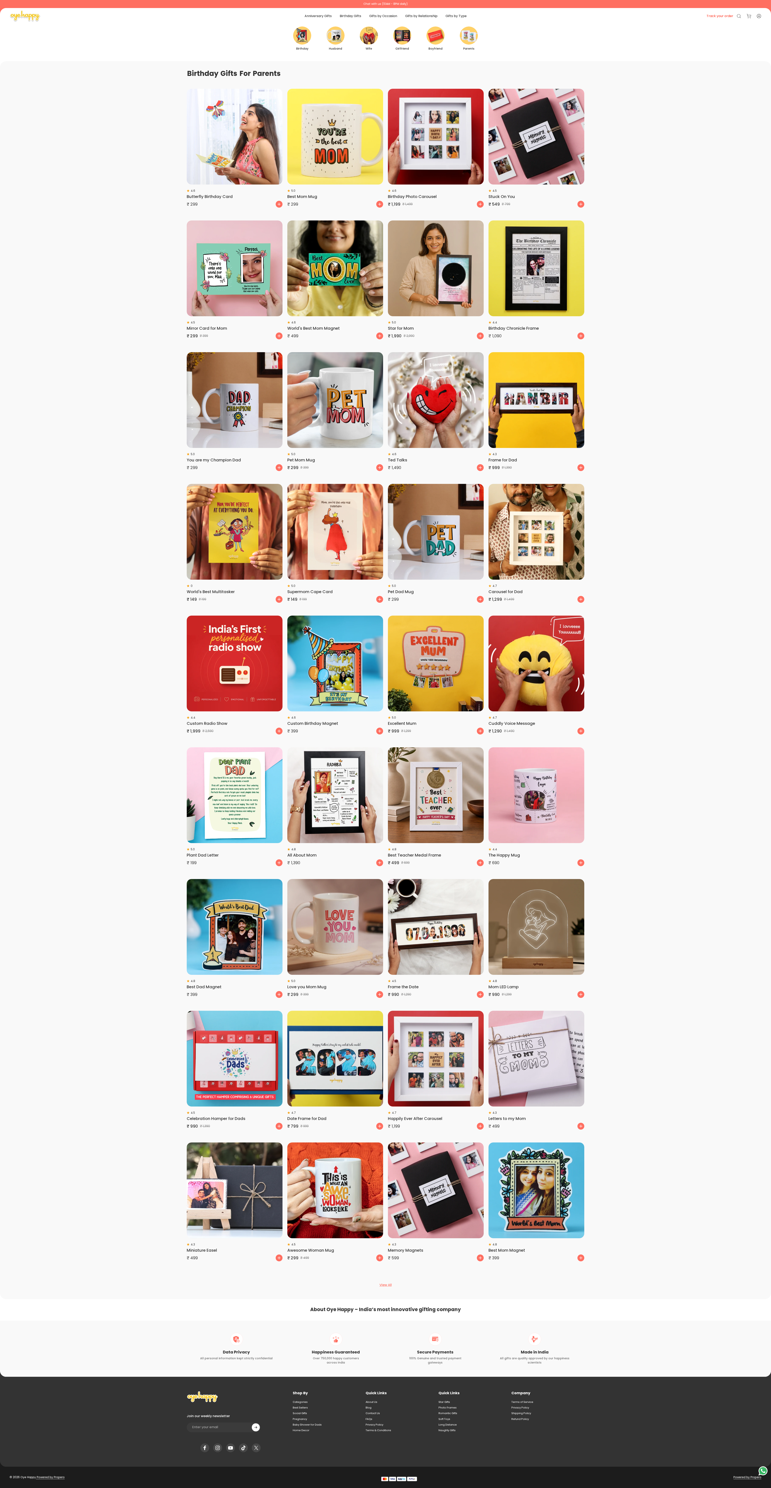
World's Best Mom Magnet (313, 328)
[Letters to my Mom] (536, 1059)
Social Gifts (300, 1413)
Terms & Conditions (378, 1430)
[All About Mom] (335, 795)
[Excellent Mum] (436, 663)
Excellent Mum (402, 723)
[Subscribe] (256, 1427)
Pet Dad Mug (401, 592)
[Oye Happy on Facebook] (204, 1447)
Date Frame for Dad (306, 1118)
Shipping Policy (521, 1413)
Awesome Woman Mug (310, 1250)
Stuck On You (502, 196)
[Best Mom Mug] (335, 137)
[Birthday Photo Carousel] (436, 137)
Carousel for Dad (506, 592)
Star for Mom (401, 328)
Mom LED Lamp (504, 987)
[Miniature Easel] (234, 1190)
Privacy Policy (374, 1424)
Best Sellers (300, 1407)
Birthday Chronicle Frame (514, 328)
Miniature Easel (202, 1250)
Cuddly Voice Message (512, 723)
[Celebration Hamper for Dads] (234, 1059)
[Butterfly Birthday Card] (234, 137)
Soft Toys (444, 1419)
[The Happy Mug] (536, 795)
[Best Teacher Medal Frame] (436, 795)
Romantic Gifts (448, 1413)
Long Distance (448, 1424)
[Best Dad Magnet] (234, 927)
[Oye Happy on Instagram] (217, 1447)
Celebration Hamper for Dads (216, 1118)
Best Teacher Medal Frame (414, 855)
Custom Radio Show (207, 723)
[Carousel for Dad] (536, 532)
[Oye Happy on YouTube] (230, 1447)
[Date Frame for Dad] (335, 1059)
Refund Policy (520, 1419)
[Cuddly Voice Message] (536, 663)
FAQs (369, 1419)
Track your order (720, 16)
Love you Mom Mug (306, 987)
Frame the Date (403, 987)
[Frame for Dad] (536, 400)
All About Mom (302, 855)
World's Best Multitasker (211, 592)
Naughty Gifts (447, 1430)
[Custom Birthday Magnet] (335, 663)
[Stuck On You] (536, 137)
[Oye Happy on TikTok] (243, 1447)
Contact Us (373, 1413)
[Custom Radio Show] (234, 663)
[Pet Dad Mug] (436, 532)
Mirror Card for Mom (207, 328)
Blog (368, 1407)
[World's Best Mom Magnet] (335, 268)
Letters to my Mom (507, 1118)
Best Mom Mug (302, 196)
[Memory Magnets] (436, 1190)
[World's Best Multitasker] (234, 532)
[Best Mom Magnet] (536, 1190)
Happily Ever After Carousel (415, 1118)
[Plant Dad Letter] (234, 795)
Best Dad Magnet (204, 987)
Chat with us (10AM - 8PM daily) (385, 4)
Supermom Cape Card (310, 592)
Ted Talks (397, 460)
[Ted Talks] (436, 400)
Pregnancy (300, 1419)
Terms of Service (522, 1402)
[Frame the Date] (436, 927)
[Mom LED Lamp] (536, 927)
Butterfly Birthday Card (210, 196)
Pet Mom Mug (301, 460)
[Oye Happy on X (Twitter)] (256, 1447)
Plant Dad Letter (203, 855)
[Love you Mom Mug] (335, 927)
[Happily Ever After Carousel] (436, 1059)
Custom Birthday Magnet (312, 723)
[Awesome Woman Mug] (335, 1190)
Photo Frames (448, 1407)
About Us (371, 1402)
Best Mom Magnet (507, 1250)
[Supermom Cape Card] (335, 532)
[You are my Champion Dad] (234, 400)
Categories (300, 1402)
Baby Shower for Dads (307, 1424)
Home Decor (301, 1430)
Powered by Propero (50, 1477)
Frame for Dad (503, 460)
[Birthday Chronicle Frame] (536, 268)
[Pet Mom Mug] (335, 400)
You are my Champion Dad (214, 460)
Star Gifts (444, 1402)
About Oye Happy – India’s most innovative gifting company (385, 1309)
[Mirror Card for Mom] (234, 268)
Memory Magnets (405, 1250)
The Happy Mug (504, 855)
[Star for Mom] (436, 268)
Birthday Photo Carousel (412, 196)
